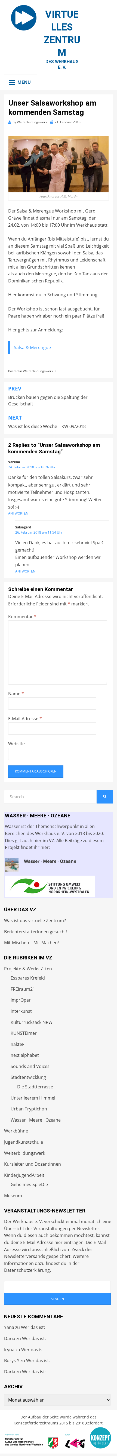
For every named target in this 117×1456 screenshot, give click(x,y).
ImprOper (21, 1000)
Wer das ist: (33, 1327)
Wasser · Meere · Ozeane (36, 1120)
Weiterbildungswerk (38, 371)
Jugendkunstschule (23, 1142)
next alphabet (25, 1055)
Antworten (18, 513)
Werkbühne (16, 1131)
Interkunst (21, 1011)
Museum (13, 1196)
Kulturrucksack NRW (32, 1022)
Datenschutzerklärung (27, 1270)
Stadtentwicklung (28, 1077)
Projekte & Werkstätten (28, 969)
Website (16, 744)
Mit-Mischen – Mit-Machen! (31, 943)
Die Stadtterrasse (35, 1087)
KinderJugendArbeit (24, 1175)
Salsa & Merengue (32, 347)
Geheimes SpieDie (29, 1184)
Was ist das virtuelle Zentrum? (35, 921)
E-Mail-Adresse (25, 719)
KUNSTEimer (24, 1033)
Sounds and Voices (30, 1066)
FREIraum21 (23, 989)
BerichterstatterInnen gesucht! (35, 932)
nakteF (17, 1044)
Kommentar (22, 617)
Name (16, 694)
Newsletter (88, 1229)
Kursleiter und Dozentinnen (32, 1164)
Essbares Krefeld (28, 978)
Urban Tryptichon (29, 1109)
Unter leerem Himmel (33, 1098)
